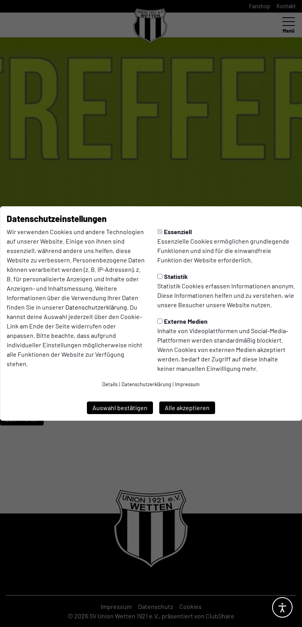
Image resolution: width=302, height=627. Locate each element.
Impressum (187, 384)
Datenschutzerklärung (96, 307)
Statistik (176, 276)
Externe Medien (186, 321)
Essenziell (178, 231)
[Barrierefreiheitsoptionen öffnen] (282, 607)
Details (110, 384)
